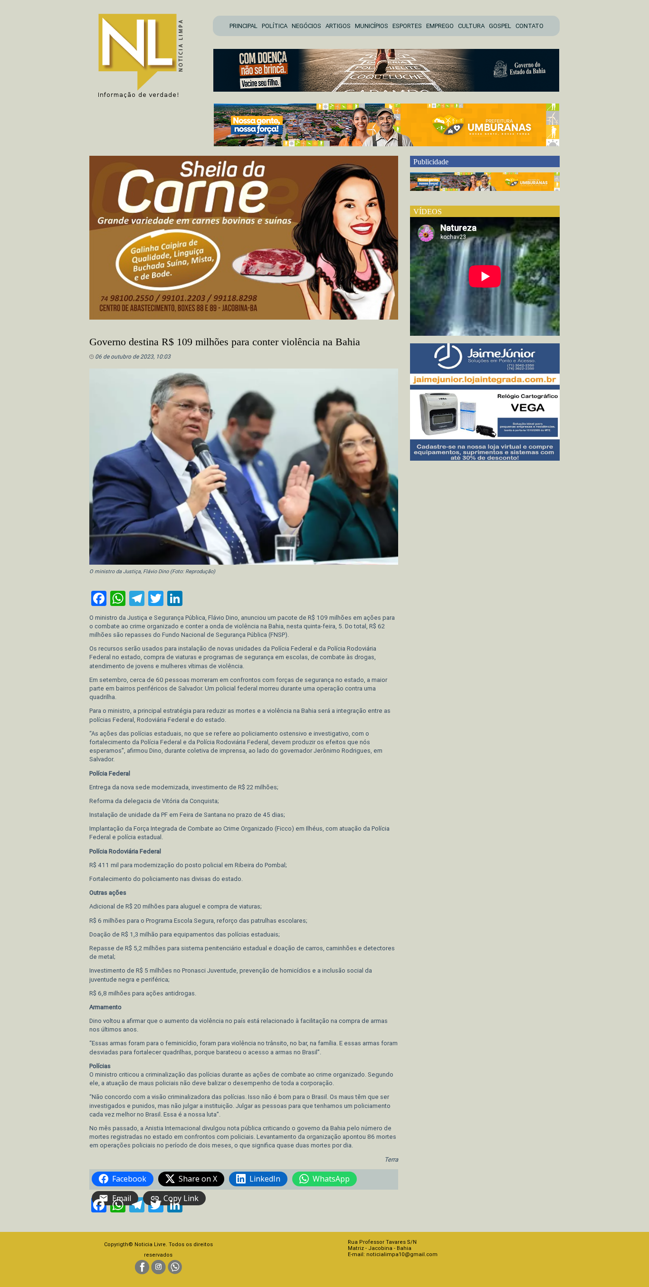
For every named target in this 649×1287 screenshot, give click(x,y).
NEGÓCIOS (306, 26)
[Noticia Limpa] (145, 53)
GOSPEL (500, 26)
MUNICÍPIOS (371, 26)
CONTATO (529, 26)
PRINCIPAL (243, 26)
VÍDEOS (427, 212)
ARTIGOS (338, 26)
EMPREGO (440, 26)
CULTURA (471, 26)
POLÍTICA (274, 26)
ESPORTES (407, 26)
